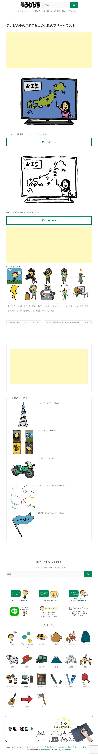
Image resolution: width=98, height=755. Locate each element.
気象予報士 (24, 311)
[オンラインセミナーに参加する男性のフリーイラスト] (81, 292)
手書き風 (11, 311)
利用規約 (37, 11)
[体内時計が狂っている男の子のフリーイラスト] (64, 292)
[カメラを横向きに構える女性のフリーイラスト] (48, 276)
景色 (25, 306)
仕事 (64, 567)
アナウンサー (45, 306)
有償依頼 (45, 11)
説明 (43, 311)
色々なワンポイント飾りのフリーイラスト (52, 485)
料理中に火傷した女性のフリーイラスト (24, 322)
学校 (54, 567)
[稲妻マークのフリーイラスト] (14, 292)
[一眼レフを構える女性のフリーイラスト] (31, 276)
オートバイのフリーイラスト (48, 458)
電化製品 (32, 306)
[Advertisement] (49, 50)
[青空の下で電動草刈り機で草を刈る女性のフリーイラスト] (14, 276)
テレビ (55, 306)
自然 (32, 311)
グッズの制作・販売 (58, 11)
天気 (81, 306)
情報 (86, 306)
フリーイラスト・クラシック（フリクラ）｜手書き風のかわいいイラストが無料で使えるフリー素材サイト (51, 747)
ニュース (63, 306)
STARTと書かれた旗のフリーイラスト (51, 513)
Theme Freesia (44, 750)
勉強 (58, 567)
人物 (21, 306)
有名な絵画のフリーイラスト (48, 430)
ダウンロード (49, 142)
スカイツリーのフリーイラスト (48, 403)
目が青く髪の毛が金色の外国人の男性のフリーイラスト (68, 322)
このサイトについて (24, 11)
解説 (38, 311)
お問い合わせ (72, 11)
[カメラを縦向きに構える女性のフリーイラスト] (64, 276)
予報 (70, 306)
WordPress (66, 750)
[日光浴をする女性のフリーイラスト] (81, 276)
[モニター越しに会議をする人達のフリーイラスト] (48, 292)
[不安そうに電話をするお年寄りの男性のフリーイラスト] (31, 292)
